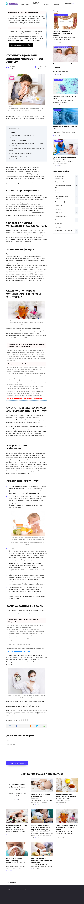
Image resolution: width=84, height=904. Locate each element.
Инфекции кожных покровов (61, 192)
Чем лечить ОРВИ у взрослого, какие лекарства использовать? (41, 860)
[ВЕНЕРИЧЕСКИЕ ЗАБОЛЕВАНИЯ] (65, 61)
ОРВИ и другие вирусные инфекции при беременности (40, 796)
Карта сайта (11, 882)
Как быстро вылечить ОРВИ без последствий (16, 826)
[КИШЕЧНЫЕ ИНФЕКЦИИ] (65, 28)
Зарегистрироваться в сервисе (19, 651)
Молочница (58, 223)
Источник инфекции (18, 140)
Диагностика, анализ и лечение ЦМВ (65, 127)
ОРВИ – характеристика (19, 133)
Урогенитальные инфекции (64, 230)
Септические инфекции (63, 220)
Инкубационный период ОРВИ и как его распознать (66, 795)
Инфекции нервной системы (36, 4)
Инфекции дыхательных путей (63, 186)
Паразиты (68, 3)
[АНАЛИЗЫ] (65, 123)
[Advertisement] (65, 247)
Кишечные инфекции (62, 202)
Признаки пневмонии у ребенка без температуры (64, 158)
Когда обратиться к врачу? (20, 159)
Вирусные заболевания (62, 182)
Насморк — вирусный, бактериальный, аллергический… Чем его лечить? (15, 861)
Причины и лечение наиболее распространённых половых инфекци (64, 65)
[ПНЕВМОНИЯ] (65, 154)
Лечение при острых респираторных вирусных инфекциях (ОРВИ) (17, 786)
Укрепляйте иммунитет (19, 156)
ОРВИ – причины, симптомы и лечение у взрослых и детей (66, 827)
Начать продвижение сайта (21, 45)
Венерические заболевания (60, 177)
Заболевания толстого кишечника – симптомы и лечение (62, 33)
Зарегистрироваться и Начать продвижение (24, 398)
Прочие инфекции (61, 216)
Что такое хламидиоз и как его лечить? (64, 97)
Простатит (58, 227)
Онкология (58, 205)
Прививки (58, 212)
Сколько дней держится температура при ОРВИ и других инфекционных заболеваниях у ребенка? (40, 828)
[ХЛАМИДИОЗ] (65, 93)
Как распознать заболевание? (21, 153)
